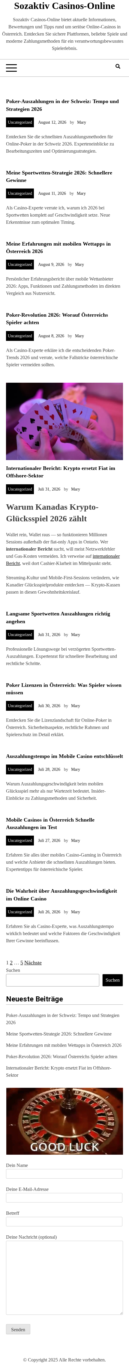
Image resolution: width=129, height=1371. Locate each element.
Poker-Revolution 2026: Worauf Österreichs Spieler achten (61, 1056)
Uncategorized (20, 122)
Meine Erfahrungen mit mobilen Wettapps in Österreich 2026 (64, 1045)
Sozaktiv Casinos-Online (64, 5)
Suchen (13, 970)
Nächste (33, 963)
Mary (81, 122)
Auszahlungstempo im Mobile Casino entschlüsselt (64, 756)
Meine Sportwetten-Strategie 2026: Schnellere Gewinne (59, 1033)
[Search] (118, 66)
